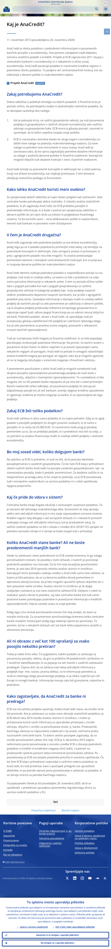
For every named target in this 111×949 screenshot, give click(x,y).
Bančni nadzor (71, 810)
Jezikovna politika (84, 853)
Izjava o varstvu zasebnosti (34, 927)
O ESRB (7, 831)
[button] (105, 3)
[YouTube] (90, 878)
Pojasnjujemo (11, 840)
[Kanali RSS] (105, 878)
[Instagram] (82, 878)
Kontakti (8, 850)
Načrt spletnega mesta (15, 862)
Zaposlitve (9, 836)
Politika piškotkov (85, 843)
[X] (67, 878)
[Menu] (105, 9)
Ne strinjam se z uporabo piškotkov (57, 943)
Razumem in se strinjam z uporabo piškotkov (57, 935)
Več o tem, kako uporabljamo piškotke (75, 927)
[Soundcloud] (97, 878)
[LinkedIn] (74, 878)
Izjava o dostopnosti (86, 848)
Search (96, 8)
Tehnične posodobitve (51, 838)
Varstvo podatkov (84, 831)
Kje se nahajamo (12, 855)
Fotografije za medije (15, 845)
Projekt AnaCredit (22, 83)
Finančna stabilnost (43, 810)
